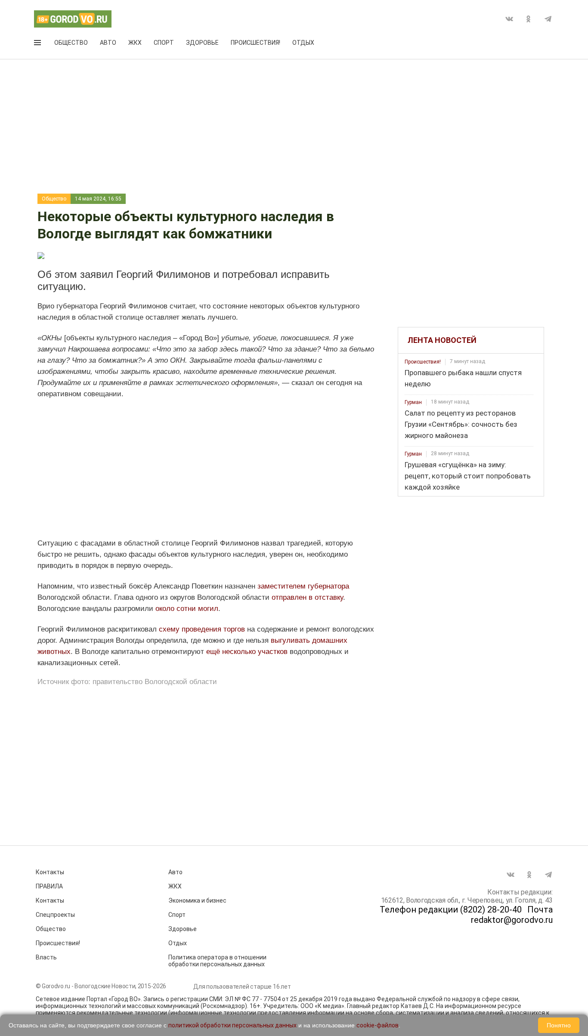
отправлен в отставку (307, 597)
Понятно (559, 1025)
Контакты (50, 872)
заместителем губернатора (303, 586)
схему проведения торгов (202, 629)
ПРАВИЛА (49, 886)
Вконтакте (509, 18)
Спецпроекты (55, 914)
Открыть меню (38, 44)
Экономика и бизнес (197, 900)
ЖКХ (135, 42)
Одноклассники (528, 18)
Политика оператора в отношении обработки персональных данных (217, 961)
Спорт (164, 42)
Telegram (548, 18)
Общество (71, 42)
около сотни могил (186, 608)
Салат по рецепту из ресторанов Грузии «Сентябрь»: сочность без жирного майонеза (461, 424)
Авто (108, 42)
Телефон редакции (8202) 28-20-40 (451, 909)
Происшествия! (255, 42)
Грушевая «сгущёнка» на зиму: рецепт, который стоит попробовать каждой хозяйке (468, 475)
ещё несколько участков (247, 652)
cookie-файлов (377, 1025)
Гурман (413, 402)
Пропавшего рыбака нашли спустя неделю (463, 378)
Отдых (303, 42)
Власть (46, 957)
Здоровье (202, 42)
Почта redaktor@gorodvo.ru (512, 914)
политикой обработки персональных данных (232, 1025)
